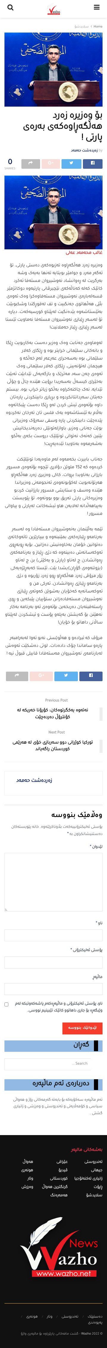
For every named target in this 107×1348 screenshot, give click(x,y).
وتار (30, 1179)
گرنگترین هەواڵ (55, 1187)
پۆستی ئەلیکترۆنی (86, 950)
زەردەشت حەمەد (84, 151)
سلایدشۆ (82, 27)
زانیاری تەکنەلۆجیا (88, 1179)
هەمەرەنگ (59, 1196)
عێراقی (62, 1162)
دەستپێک (95, 1317)
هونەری (27, 1171)
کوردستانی (59, 1179)
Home (98, 27)
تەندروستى (93, 1162)
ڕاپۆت (98, 1187)
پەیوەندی (95, 1323)
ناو (99, 923)
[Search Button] (97, 1064)
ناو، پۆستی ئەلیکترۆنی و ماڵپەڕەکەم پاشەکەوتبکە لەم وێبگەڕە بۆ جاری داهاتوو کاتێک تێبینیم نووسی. (59, 1007)
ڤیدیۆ (63, 1171)
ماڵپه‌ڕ (98, 977)
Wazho (86, 1334)
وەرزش (27, 1187)
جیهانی (97, 1171)
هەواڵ (28, 1162)
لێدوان (96, 847)
